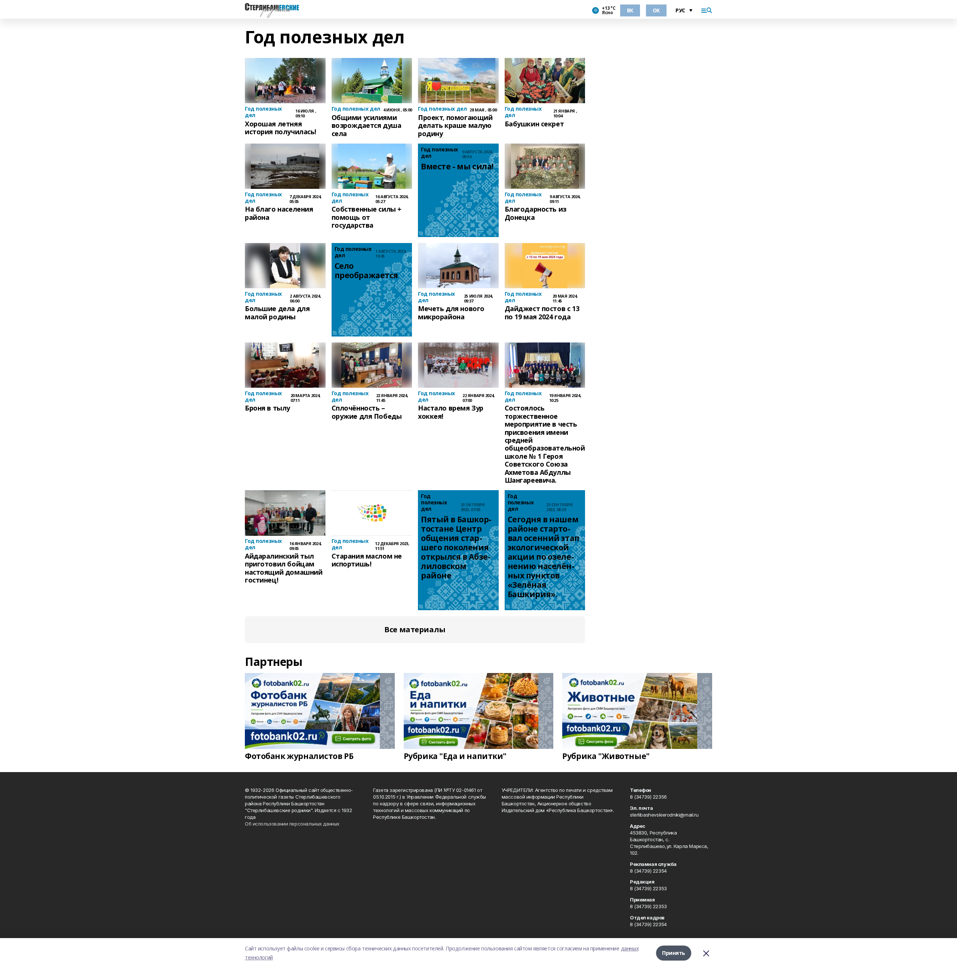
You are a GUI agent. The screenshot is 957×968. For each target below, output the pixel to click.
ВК (630, 10)
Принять (673, 952)
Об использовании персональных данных (292, 824)
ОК (656, 10)
